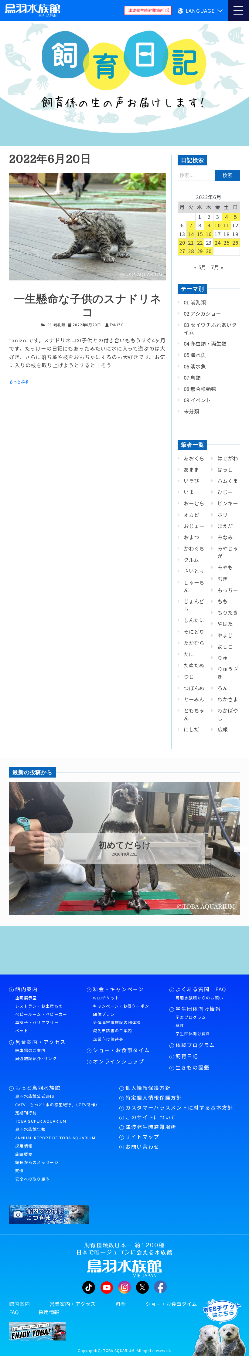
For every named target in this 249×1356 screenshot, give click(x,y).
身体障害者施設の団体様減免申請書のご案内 (117, 1026)
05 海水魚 (195, 354)
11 (226, 225)
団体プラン (104, 1014)
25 (226, 242)
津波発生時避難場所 (150, 1127)
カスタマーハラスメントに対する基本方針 (179, 1107)
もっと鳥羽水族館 (37, 1087)
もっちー (227, 590)
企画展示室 (26, 998)
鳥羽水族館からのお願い (199, 998)
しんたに (194, 620)
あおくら (194, 458)
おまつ (191, 537)
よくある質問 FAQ (201, 989)
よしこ (225, 646)
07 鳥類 (192, 377)
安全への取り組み (32, 1179)
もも (222, 601)
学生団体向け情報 (198, 1008)
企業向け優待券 (108, 1039)
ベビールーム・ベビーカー (41, 1014)
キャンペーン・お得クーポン (121, 1006)
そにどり (194, 631)
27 (182, 251)
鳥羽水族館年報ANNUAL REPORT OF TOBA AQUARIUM (55, 1133)
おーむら (194, 503)
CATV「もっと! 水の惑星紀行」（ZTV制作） (57, 1104)
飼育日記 (187, 1056)
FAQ (14, 1312)
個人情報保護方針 (148, 1087)
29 (200, 251)
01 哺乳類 (56, 324)
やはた (225, 623)
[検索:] (209, 174)
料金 (120, 1303)
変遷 (19, 1170)
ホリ (222, 514)
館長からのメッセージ (37, 1162)
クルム (191, 559)
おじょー (194, 526)
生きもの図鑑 (193, 1067)
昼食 (180, 1025)
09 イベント (197, 400)
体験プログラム (195, 1045)
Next (237, 849)
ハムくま (227, 480)
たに (189, 654)
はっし (225, 469)
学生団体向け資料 (193, 1033)
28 (191, 251)
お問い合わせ (142, 1146)
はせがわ (227, 458)
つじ (189, 676)
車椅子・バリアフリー (37, 1022)
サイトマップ (142, 1136)
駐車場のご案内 (30, 1050)
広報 (222, 729)
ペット (21, 1030)
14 (191, 234)
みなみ (225, 537)
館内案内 (26, 989)
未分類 (191, 411)
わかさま (227, 699)
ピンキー (227, 503)
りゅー (225, 657)
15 (200, 234)
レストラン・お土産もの (39, 1006)
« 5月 (200, 267)
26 (235, 242)
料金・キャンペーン (118, 989)
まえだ (225, 526)
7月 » (217, 267)
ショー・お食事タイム (121, 1050)
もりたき (227, 612)
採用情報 (23, 1146)
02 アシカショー (202, 313)
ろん (222, 688)
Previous (5, 849)
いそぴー (194, 480)
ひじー (225, 492)
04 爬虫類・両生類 (205, 343)
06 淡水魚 (195, 366)
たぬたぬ (194, 665)
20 (182, 242)
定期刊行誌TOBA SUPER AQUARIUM (41, 1117)
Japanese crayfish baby (124, 845)
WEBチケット (106, 998)
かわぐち (194, 548)
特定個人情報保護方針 (153, 1097)
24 (218, 242)
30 (209, 251)
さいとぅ (194, 571)
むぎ (222, 578)
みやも (225, 567)
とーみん (194, 699)
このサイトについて (150, 1117)
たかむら (194, 642)
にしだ (191, 729)
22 (200, 242)
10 (218, 225)
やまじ (225, 635)
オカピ (191, 514)
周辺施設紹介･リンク (36, 1058)
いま (189, 492)
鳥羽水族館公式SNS (34, 1096)
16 (209, 234)
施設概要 (23, 1154)
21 (191, 242)
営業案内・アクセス (40, 1042)
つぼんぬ (194, 688)
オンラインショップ (118, 1061)
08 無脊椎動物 (200, 388)
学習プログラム (191, 1017)
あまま (191, 469)
